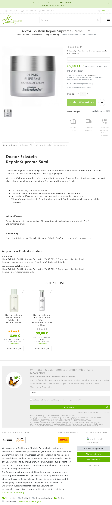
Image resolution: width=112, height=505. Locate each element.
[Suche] (98, 20)
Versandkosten (90, 75)
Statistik (26, 498)
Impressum (93, 465)
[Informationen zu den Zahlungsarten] (8, 440)
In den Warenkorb (82, 102)
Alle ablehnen (93, 459)
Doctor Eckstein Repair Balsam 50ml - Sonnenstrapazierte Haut (42, 320)
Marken (26, 35)
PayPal (61, 498)
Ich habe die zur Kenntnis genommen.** (57, 400)
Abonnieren (69, 407)
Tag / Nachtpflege (53, 35)
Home (18, 35)
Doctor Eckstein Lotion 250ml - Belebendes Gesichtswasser (14, 319)
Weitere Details (43, 145)
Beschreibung (10, 145)
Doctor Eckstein (37, 35)
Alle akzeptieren (93, 454)
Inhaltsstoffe (26, 145)
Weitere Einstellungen (30, 501)
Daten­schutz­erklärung (13, 492)
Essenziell (11, 498)
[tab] (10, 145)
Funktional (11, 501)
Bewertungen (60, 145)
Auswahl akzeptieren (93, 448)
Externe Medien (44, 498)
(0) (81, 47)
